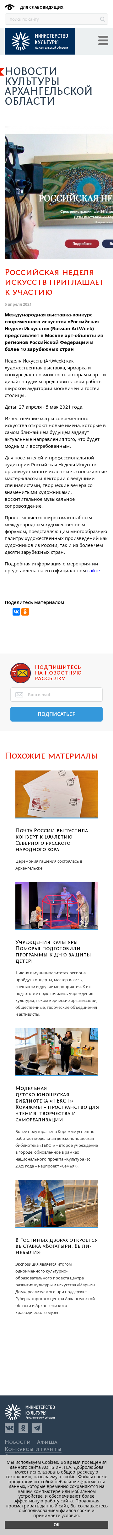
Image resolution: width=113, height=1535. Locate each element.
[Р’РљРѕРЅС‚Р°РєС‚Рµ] (16, 612)
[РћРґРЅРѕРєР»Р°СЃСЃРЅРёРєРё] (25, 612)
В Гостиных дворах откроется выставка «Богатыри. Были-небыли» (56, 1246)
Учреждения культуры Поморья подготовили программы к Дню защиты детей (53, 952)
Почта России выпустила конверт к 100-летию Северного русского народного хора (51, 840)
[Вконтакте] (9, 1428)
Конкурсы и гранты (33, 1450)
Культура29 (40, 41)
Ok (57, 1524)
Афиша (47, 1442)
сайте (93, 570)
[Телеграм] (37, 1428)
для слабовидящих (41, 7)
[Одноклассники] (23, 1428)
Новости (18, 1442)
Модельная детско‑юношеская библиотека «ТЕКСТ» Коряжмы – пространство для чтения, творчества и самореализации (57, 1104)
